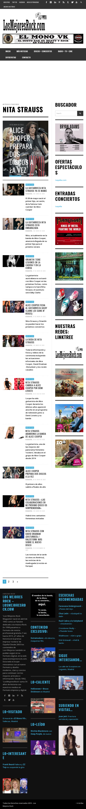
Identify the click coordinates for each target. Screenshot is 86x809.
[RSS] (63, 2)
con (41, 731)
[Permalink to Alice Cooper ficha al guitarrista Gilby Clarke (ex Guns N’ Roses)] (13, 306)
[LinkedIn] (55, 2)
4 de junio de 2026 (39, 194)
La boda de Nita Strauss (34, 341)
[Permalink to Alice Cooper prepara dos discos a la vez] (13, 472)
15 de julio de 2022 (39, 394)
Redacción (29, 194)
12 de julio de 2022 (39, 439)
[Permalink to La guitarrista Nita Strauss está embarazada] (13, 223)
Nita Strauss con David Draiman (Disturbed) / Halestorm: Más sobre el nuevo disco (35, 538)
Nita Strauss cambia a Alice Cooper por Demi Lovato (34, 386)
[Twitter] (72, 2)
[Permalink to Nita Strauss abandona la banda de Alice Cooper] (13, 432)
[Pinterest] (59, 2)
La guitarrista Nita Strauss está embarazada (36, 225)
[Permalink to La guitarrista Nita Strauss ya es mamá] (13, 189)
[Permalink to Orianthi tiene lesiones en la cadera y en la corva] (13, 261)
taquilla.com (60, 180)
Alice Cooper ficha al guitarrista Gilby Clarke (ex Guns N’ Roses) (36, 309)
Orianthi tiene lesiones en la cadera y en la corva (33, 264)
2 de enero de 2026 (39, 231)
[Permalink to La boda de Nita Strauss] (13, 341)
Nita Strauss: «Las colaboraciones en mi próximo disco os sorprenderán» (36, 504)
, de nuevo (41, 734)
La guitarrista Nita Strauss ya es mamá (36, 189)
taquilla (58, 206)
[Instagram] (51, 2)
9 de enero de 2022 (39, 511)
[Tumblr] (68, 2)
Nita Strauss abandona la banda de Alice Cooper (36, 433)
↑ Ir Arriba (79, 803)
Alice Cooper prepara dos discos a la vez (36, 473)
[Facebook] (46, 2)
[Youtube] (76, 2)
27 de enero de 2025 (39, 271)
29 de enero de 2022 (39, 479)
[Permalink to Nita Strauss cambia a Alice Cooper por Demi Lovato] (13, 383)
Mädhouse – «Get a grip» (70, 635)
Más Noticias (30, 185)
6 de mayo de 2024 (38, 345)
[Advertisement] (43, 81)
